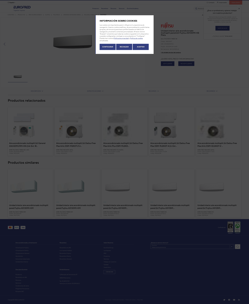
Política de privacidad (121, 38)
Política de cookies (136, 38)
